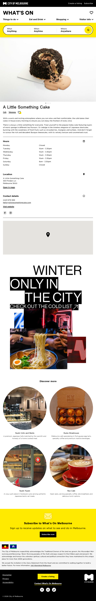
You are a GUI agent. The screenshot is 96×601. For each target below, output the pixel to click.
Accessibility (8, 582)
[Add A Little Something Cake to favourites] (19, 112)
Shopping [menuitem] (61, 19)
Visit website (8, 207)
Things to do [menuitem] (9, 19)
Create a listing (75, 3)
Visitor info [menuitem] (85, 19)
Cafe (4, 112)
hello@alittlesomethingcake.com (17, 203)
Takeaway (12, 112)
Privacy (5, 579)
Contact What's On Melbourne (48, 583)
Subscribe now (48, 534)
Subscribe (88, 3)
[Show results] (88, 30)
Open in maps (9, 187)
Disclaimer (7, 575)
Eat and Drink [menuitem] (36, 19)
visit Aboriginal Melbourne (41, 565)
